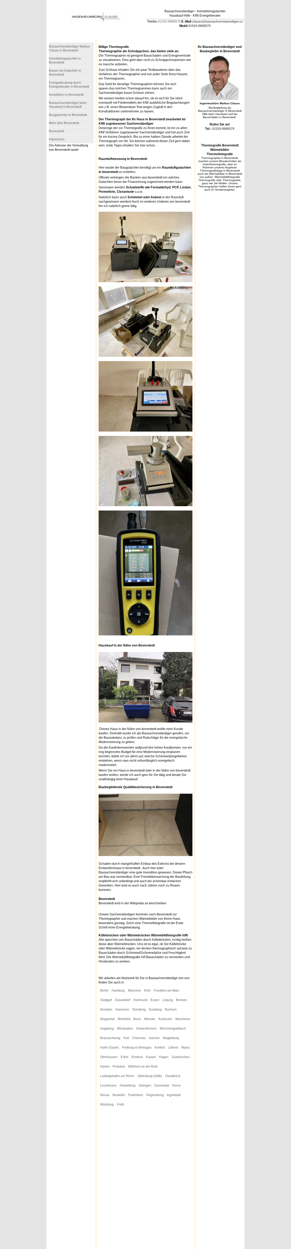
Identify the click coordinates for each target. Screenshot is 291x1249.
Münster (149, 1019)
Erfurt (124, 1057)
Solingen (145, 1085)
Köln (147, 990)
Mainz (185, 1047)
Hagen (163, 1057)
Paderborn (135, 1095)
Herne (176, 1085)
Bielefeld (124, 1019)
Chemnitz (139, 1038)
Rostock (137, 1057)
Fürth (120, 1104)
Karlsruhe (165, 1019)
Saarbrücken (181, 1057)
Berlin (104, 990)
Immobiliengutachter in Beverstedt (65, 60)
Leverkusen (108, 1085)
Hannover (122, 1009)
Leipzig (168, 1000)
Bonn (137, 1019)
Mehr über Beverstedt (64, 123)
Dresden (106, 1009)
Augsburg (107, 1028)
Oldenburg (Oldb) (150, 1076)
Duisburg (155, 1009)
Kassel (151, 1057)
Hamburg (118, 990)
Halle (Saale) (109, 1047)
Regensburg (155, 1095)
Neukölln (118, 1095)
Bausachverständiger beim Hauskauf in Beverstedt (68, 104)
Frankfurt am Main (166, 990)
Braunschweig (110, 1038)
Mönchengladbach (173, 1028)
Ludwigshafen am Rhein (117, 1076)
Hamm (104, 1066)
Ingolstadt (174, 1095)
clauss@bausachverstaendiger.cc (217, 21)
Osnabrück (172, 1076)
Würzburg (107, 1104)
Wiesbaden (125, 1028)
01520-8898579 (169, 21)
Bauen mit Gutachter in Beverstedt (65, 72)
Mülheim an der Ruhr (143, 1066)
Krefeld (160, 1047)
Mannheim (182, 1019)
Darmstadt (161, 1085)
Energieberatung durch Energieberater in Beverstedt (69, 84)
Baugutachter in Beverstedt (68, 115)
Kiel (126, 1038)
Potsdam (119, 1066)
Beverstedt (56, 131)
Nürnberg (139, 1009)
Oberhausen (109, 1057)
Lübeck (173, 1047)
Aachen (154, 1038)
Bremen (181, 1000)
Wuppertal (107, 1019)
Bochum (171, 1009)
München (134, 990)
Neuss (104, 1095)
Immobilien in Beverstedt (66, 94)
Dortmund (140, 1000)
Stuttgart (106, 1000)
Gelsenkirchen (146, 1028)
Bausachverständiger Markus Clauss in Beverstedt (69, 48)
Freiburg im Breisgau (136, 1047)
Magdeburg (171, 1038)
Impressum (56, 139)
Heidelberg (127, 1085)
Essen (154, 1000)
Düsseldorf (122, 1000)
